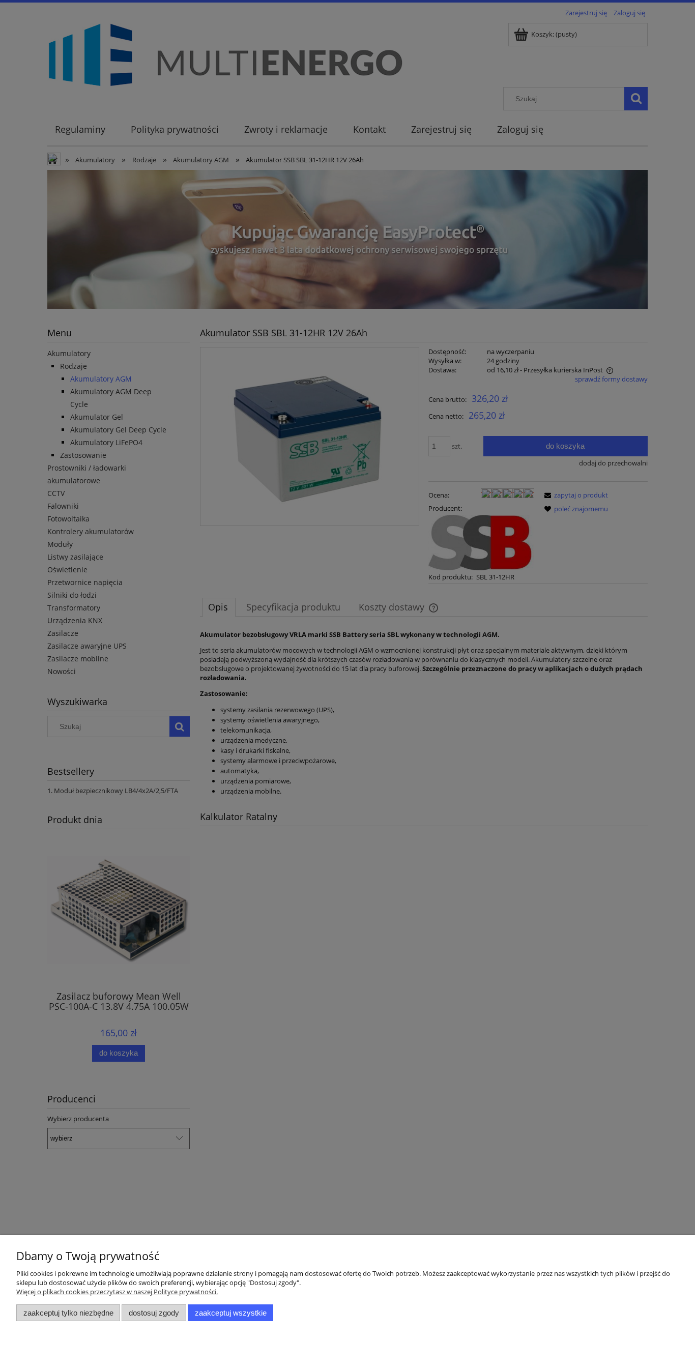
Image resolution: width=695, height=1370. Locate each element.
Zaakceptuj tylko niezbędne (68, 1312)
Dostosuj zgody (154, 1312)
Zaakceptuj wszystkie (231, 1312)
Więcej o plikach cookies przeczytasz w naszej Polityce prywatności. (117, 1291)
